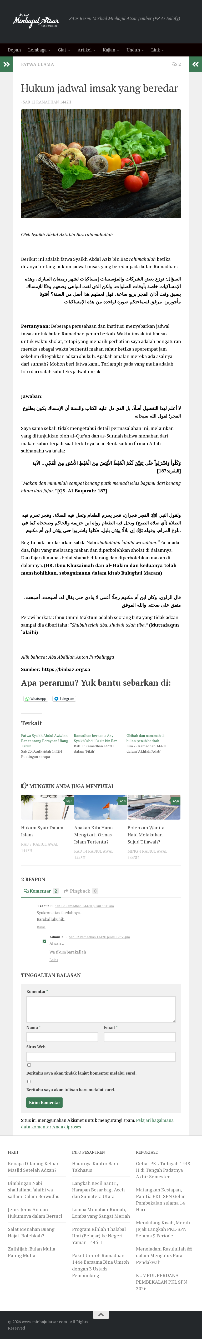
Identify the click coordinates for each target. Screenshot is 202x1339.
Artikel (85, 50)
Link (155, 50)
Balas (41, 927)
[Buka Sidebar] (6, 64)
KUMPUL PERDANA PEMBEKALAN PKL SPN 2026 (161, 1281)
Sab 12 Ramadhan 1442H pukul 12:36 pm (99, 937)
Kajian (109, 50)
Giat (62, 50)
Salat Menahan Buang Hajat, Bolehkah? (31, 1232)
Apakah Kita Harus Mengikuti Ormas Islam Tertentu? (94, 834)
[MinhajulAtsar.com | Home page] (36, 22)
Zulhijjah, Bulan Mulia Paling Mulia (31, 1252)
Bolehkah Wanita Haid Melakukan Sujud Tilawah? (146, 834)
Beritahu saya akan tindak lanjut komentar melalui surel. (81, 1073)
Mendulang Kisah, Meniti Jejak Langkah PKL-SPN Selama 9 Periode (163, 1229)
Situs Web (36, 1046)
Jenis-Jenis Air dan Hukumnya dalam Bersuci (35, 1212)
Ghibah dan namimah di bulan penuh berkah (145, 738)
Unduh (133, 50)
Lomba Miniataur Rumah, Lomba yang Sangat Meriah (101, 1212)
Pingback (83, 891)
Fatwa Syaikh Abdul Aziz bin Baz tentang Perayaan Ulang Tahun (44, 740)
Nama (33, 1027)
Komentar (43, 891)
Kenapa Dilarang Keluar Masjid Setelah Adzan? (33, 1166)
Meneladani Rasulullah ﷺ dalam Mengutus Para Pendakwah (164, 1255)
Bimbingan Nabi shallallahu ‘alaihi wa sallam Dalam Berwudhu (34, 1189)
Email (111, 1027)
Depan (14, 50)
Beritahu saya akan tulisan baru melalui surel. (70, 1089)
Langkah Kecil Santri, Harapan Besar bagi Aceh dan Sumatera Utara (98, 1189)
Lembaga (37, 50)
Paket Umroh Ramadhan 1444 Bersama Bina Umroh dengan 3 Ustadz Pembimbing (100, 1265)
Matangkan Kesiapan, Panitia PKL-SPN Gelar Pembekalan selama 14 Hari (160, 1199)
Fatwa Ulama (37, 64)
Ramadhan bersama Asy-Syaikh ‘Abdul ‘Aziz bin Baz (95, 738)
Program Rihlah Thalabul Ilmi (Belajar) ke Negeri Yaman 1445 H (99, 1235)
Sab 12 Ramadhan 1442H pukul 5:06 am (84, 906)
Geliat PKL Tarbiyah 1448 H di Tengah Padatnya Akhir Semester (163, 1170)
